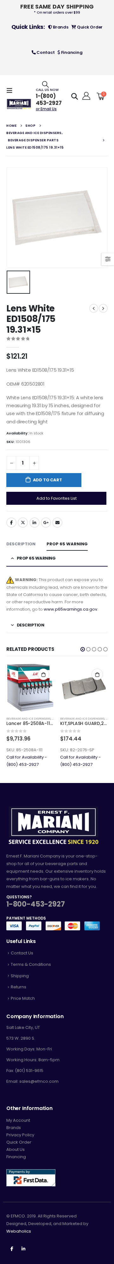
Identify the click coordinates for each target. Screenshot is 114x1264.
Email (57, 522)
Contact (44, 52)
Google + (46, 522)
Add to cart (47, 480)
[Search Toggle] (45, 84)
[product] (30, 687)
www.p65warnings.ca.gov (70, 609)
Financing (71, 52)
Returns (18, 987)
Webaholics (18, 1231)
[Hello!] (85, 96)
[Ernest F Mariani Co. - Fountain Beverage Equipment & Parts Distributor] (19, 104)
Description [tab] (20, 544)
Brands (60, 27)
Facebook (11, 522)
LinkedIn (34, 522)
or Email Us (46, 109)
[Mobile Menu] (11, 90)
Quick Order (89, 27)
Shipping (20, 976)
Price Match (23, 998)
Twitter (23, 522)
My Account (18, 1120)
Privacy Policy (20, 1135)
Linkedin (23, 1248)
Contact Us (22, 953)
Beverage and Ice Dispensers (28, 718)
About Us (15, 1149)
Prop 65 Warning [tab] (67, 544)
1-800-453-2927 (35, 904)
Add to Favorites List (56, 498)
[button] (83, 649)
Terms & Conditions (31, 964)
